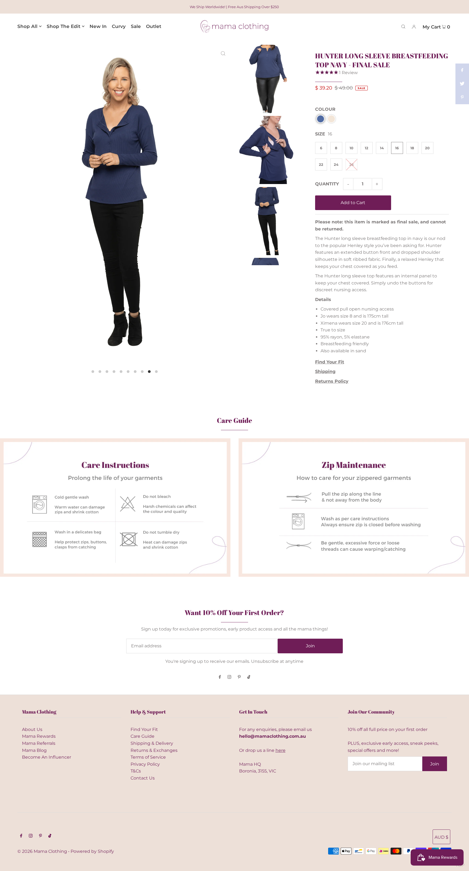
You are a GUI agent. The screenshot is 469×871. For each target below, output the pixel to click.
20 (427, 148)
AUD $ (441, 837)
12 (366, 148)
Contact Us (143, 778)
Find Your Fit (144, 729)
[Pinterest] (239, 677)
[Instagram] (229, 677)
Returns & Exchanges (154, 750)
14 (382, 148)
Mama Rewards (39, 736)
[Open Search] (403, 26)
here (280, 750)
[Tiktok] (248, 677)
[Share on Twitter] (462, 84)
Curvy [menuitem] (119, 26)
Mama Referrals (38, 743)
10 (351, 148)
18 (412, 148)
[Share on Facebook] (462, 70)
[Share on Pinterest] (462, 97)
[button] (320, 119)
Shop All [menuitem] (27, 26)
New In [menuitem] (98, 26)
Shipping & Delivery (152, 743)
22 (321, 164)
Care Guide (142, 736)
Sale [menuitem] (136, 26)
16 (397, 148)
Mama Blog (34, 750)
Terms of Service (148, 757)
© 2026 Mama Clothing (42, 851)
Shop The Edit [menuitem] (63, 26)
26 (351, 164)
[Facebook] (220, 677)
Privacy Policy (145, 764)
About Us (32, 729)
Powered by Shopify (92, 851)
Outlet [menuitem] (153, 26)
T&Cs (136, 771)
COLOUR (325, 109)
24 (336, 164)
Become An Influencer (46, 757)
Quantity (327, 183)
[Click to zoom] (223, 53)
